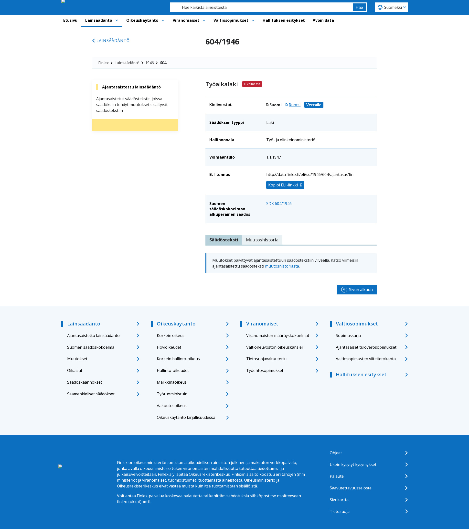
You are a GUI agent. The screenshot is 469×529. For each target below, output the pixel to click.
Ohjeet (336, 452)
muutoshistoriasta (282, 266)
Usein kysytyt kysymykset (353, 464)
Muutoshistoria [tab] (262, 240)
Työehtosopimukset (264, 370)
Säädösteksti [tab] (223, 240)
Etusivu (70, 20)
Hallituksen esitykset (284, 20)
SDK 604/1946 (279, 203)
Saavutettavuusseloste (351, 488)
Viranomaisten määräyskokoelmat (277, 335)
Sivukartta (339, 499)
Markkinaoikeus (172, 382)
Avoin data (323, 20)
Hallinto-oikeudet (173, 370)
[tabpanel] (291, 263)
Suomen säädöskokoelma (90, 347)
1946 (149, 62)
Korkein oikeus (170, 335)
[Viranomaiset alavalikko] (204, 20)
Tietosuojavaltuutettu (266, 358)
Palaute (337, 476)
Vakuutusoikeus (172, 405)
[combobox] (261, 7)
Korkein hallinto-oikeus (178, 358)
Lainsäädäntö (98, 20)
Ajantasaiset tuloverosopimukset (366, 347)
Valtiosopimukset (230, 20)
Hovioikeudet (169, 347)
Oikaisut (74, 370)
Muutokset (77, 358)
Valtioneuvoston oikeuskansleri (275, 347)
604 (163, 62)
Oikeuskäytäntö (142, 20)
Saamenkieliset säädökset (91, 394)
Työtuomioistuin (172, 394)
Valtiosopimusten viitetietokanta (366, 358)
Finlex (103, 62)
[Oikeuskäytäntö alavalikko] (163, 20)
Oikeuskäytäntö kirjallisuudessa (186, 417)
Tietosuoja (340, 511)
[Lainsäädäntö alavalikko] (116, 20)
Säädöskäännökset (84, 382)
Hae (359, 7)
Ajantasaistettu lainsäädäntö (93, 335)
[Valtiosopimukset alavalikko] (253, 20)
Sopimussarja (348, 335)
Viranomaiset (186, 20)
